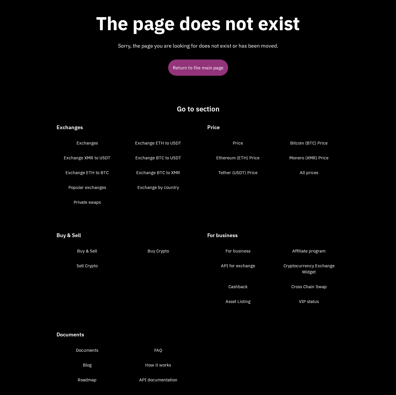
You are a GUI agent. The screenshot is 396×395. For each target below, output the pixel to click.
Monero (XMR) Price (308, 157)
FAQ (158, 350)
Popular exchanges (87, 187)
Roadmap (87, 380)
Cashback (238, 286)
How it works (158, 365)
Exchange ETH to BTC (87, 172)
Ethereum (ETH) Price (237, 157)
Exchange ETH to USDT (158, 143)
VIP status (309, 301)
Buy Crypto (158, 251)
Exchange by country (158, 187)
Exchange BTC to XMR (158, 172)
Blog (87, 365)
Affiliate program (309, 251)
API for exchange (238, 265)
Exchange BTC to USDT (158, 157)
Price (238, 143)
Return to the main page (198, 68)
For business (238, 251)
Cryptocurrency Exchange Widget (309, 269)
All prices (309, 172)
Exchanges (87, 143)
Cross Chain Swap (309, 286)
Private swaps (87, 202)
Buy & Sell (87, 251)
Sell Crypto (87, 265)
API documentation (158, 380)
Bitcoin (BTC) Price (309, 143)
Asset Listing (238, 301)
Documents (87, 350)
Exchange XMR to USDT (87, 157)
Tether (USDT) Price (237, 172)
